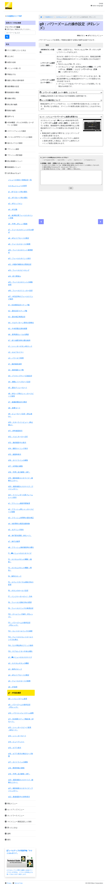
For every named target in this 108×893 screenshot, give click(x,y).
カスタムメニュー (61, 17)
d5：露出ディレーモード (17, 388)
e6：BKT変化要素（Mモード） (20, 535)
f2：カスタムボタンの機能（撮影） (20, 560)
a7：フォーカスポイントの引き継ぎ (21, 231)
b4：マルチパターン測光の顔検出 (21, 323)
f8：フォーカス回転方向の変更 (20, 602)
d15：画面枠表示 (14, 454)
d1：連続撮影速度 (15, 364)
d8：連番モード (14, 408)
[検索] (7, 37)
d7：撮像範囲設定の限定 (17, 402)
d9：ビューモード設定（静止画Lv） (20, 415)
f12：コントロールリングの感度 (20, 631)
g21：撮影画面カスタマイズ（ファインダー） (20, 789)
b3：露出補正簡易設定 (16, 317)
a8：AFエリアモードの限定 (18, 238)
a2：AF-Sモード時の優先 (18, 198)
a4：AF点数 (12, 209)
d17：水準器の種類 (15, 466)
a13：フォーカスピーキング (18, 270)
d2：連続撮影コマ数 (16, 370)
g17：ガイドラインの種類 (18, 762)
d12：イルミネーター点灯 (18, 437)
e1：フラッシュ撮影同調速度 (19, 503)
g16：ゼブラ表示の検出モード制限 (20, 755)
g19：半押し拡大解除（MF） (19, 774)
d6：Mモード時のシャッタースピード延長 (21, 394)
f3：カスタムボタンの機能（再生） (20, 569)
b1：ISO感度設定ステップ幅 (19, 305)
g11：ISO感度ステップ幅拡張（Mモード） (20, 720)
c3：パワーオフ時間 (16, 358)
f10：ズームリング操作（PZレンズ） (20, 615)
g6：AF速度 (12, 687)
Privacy (9, 883)
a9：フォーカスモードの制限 (19, 244)
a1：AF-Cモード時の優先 (17, 192)
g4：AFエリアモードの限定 (18, 675)
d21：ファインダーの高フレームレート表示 (20, 496)
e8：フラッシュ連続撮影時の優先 (21, 547)
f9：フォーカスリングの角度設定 (20, 608)
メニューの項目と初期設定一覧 (20, 180)
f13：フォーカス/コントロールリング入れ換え (20, 638)
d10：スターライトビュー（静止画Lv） (20, 423)
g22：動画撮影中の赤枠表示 (19, 797)
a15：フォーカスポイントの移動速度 (20, 283)
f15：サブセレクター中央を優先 (20, 651)
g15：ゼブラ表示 (14, 748)
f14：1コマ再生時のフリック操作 (20, 645)
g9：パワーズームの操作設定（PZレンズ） (19, 706)
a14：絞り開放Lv (14, 276)
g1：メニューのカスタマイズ (20, 657)
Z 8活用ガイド (49, 17)
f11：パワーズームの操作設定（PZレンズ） (19, 624)
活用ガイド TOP (14, 16)
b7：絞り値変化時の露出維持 (19, 340)
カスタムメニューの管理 (17, 186)
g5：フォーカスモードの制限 (19, 681)
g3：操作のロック (15, 669)
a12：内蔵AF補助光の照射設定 (19, 264)
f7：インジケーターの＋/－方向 (20, 596)
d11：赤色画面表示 (15, 431)
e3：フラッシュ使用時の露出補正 (21, 518)
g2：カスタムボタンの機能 (18, 663)
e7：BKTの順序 (14, 541)
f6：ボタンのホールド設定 (18, 590)
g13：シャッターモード (17, 736)
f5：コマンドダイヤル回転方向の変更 (20, 583)
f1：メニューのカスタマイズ (19, 553)
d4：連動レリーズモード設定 (19, 382)
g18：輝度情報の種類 (16, 768)
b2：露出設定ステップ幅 (17, 311)
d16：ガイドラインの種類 (18, 460)
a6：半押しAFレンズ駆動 (17, 224)
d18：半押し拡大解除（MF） (19, 472)
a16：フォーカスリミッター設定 (20, 290)
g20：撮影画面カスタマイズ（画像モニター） (20, 781)
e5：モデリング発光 (16, 530)
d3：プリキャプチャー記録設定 (20, 376)
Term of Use (18, 883)
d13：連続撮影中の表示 (17, 442)
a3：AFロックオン (15, 203)
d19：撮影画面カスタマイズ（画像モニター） (20, 479)
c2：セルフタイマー (16, 352)
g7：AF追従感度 (14, 693)
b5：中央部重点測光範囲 (17, 328)
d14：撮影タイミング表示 (18, 448)
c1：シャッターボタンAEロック (20, 346)
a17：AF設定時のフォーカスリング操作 (20, 297)
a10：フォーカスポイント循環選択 (20, 251)
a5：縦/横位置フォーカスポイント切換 (20, 216)
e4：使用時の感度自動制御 (19, 523)
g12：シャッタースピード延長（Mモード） (19, 728)
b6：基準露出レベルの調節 (18, 334)
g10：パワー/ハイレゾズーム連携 (21, 713)
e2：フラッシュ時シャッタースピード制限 (21, 510)
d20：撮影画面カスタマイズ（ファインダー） (20, 487)
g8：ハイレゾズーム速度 (17, 699)
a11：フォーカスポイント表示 (19, 258)
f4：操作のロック (15, 576)
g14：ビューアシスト (16, 742)
